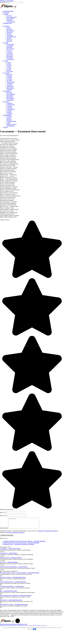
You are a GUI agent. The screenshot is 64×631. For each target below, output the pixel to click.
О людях (5, 42)
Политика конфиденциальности (20, 625)
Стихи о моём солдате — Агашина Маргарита (13, 581)
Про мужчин (10, 44)
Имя (1, 512)
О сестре (9, 65)
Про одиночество (12, 17)
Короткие (9, 119)
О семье (5, 61)
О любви (5, 14)
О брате (9, 67)
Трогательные (11, 82)
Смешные (9, 89)
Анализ (5, 127)
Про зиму (9, 29)
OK (34, 629)
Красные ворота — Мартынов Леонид (11, 557)
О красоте (9, 85)
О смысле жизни (11, 121)
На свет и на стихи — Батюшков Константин (13, 577)
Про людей (10, 54)
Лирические (10, 86)
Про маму (9, 47)
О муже (9, 64)
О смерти (9, 77)
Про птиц (9, 92)
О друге (9, 50)
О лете (8, 27)
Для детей (6, 12)
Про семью (10, 71)
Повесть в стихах (11, 124)
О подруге (10, 53)
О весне (9, 33)
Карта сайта (14, 624)
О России (9, 107)
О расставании (11, 21)
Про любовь (10, 18)
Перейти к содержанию (6, 0)
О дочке (9, 68)
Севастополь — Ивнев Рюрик (8, 553)
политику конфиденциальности (15, 532)
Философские (7, 115)
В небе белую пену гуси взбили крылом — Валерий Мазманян (21, 542)
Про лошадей (10, 98)
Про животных (11, 94)
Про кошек (10, 97)
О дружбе (9, 51)
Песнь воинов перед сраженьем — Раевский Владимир (16, 595)
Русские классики (8, 11)
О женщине (10, 45)
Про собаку (10, 95)
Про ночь (9, 41)
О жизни (9, 76)
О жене (9, 62)
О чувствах (6, 73)
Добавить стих (7, 23)
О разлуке (9, 20)
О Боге (9, 122)
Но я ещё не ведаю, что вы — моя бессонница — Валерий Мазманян (19, 572)
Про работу (10, 58)
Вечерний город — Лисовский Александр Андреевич (18, 544)
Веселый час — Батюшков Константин (11, 600)
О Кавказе (9, 113)
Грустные (9, 80)
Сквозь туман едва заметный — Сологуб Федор (13, 566)
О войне (9, 112)
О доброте (9, 83)
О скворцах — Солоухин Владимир (10, 548)
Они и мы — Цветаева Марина (9, 562)
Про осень (9, 32)
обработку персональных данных (47, 531)
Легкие (9, 118)
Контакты (8, 624)
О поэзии (9, 116)
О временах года (11, 36)
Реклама (2, 624)
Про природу (10, 30)
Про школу (10, 56)
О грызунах (10, 100)
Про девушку (10, 48)
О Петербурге (10, 109)
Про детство (10, 88)
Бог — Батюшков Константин (8, 591)
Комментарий (4, 528)
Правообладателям (5, 625)
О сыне (9, 70)
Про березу (10, 35)
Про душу (9, 74)
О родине (6, 101)
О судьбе (9, 15)
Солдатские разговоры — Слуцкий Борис (12, 586)
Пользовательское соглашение (38, 625)
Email (2, 515)
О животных (7, 91)
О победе (9, 110)
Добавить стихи (22, 624)
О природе (6, 26)
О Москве (9, 103)
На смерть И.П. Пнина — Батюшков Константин (14, 604)
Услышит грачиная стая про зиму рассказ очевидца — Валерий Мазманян (24, 541)
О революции (10, 104)
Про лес (9, 38)
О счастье (9, 79)
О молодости (10, 59)
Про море (9, 39)
